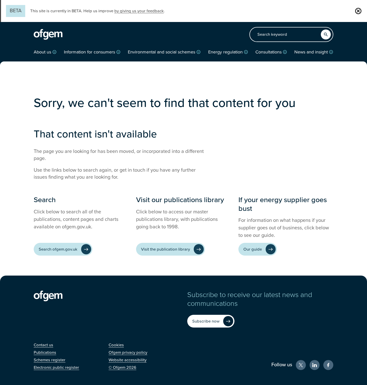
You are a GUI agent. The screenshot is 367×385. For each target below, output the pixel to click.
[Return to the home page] (48, 34)
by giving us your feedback (139, 10)
